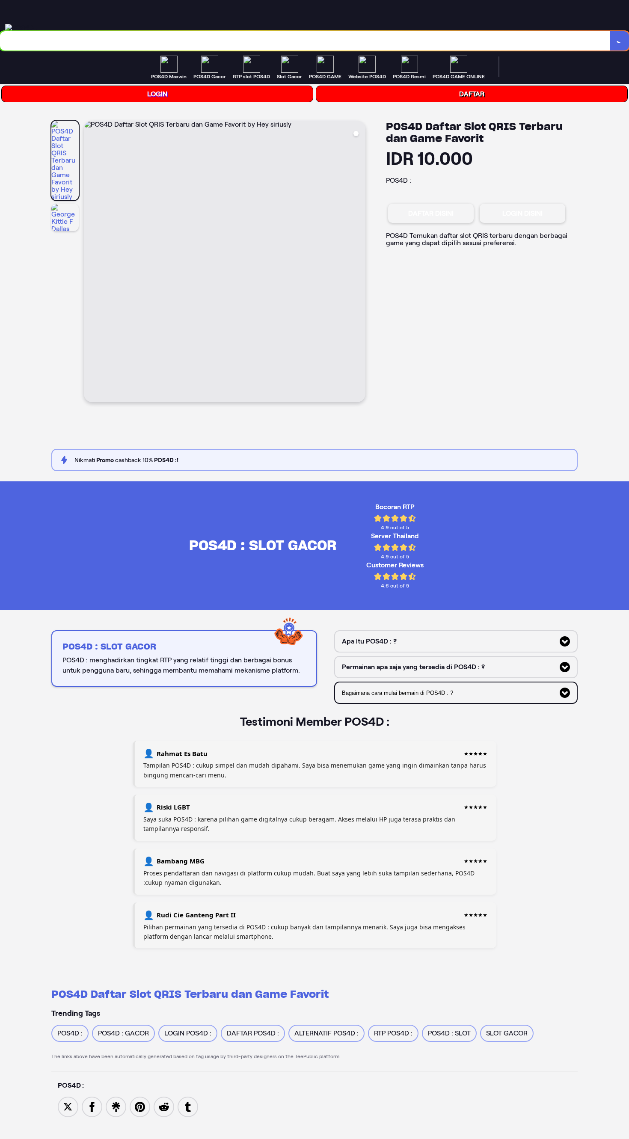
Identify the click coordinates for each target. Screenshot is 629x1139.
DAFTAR (471, 94)
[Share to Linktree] (116, 1106)
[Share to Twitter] (68, 1106)
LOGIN (157, 94)
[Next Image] (358, 262)
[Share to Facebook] (92, 1106)
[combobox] (305, 40)
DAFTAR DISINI (431, 213)
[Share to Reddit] (164, 1106)
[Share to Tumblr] (188, 1106)
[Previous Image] (91, 262)
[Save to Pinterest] (140, 1106)
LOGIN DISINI (522, 213)
